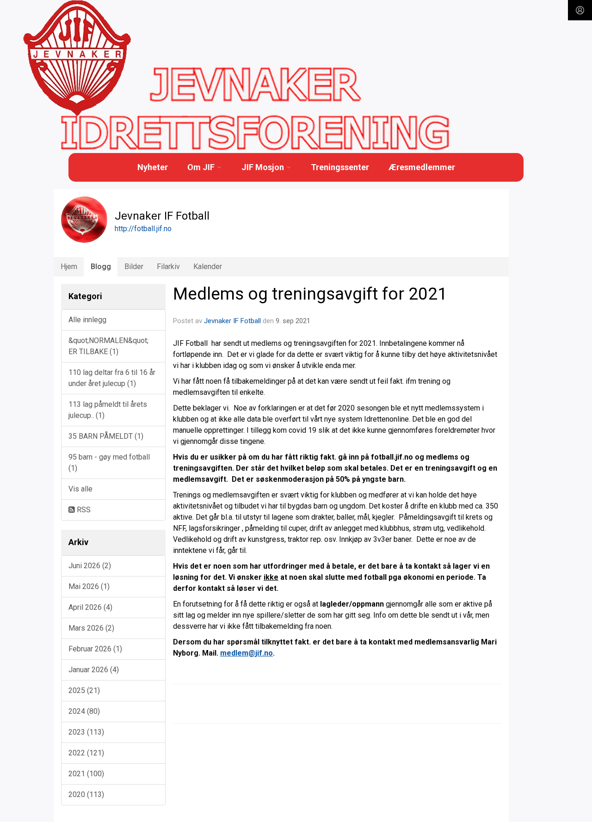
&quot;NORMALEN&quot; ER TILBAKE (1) (108, 346)
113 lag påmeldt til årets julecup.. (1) (107, 410)
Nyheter (152, 167)
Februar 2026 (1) (95, 648)
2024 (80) (84, 711)
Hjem (69, 266)
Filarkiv (168, 266)
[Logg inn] (580, 10)
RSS (83, 509)
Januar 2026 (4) (93, 669)
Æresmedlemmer (421, 167)
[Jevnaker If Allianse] (77, 58)
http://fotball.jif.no (143, 228)
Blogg (101, 266)
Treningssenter (340, 167)
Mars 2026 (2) (91, 628)
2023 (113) (86, 732)
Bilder (133, 266)
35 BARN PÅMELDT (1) (105, 436)
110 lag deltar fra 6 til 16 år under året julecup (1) (111, 378)
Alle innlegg (87, 319)
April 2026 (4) (90, 607)
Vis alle (80, 489)
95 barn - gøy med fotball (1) (109, 462)
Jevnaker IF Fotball (232, 321)
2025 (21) (84, 690)
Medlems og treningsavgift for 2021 (310, 294)
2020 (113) (86, 794)
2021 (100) (86, 773)
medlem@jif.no (246, 653)
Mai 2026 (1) (89, 586)
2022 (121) (86, 752)
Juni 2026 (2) (89, 565)
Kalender (207, 266)
